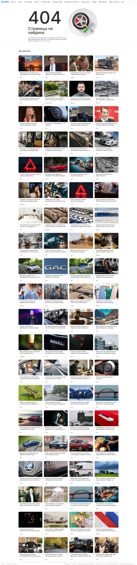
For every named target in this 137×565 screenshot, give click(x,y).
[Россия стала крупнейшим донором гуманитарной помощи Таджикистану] (106, 524)
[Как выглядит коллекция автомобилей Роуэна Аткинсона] (30, 549)
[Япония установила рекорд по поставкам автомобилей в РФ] (81, 422)
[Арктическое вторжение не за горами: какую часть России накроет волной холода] (106, 219)
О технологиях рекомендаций (111, 563)
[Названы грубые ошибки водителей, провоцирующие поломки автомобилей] (81, 346)
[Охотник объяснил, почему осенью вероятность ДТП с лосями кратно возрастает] (56, 549)
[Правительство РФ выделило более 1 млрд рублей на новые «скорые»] (81, 473)
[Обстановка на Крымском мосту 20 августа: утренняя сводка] (106, 397)
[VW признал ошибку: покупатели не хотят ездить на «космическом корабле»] (56, 321)
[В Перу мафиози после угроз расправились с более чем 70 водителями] (30, 245)
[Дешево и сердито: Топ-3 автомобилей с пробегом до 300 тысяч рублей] (30, 270)
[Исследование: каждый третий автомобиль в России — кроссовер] (30, 422)
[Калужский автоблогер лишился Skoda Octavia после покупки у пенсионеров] (30, 473)
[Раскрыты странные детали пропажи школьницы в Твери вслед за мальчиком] (56, 295)
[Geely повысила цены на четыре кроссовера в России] (56, 447)
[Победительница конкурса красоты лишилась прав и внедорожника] (30, 118)
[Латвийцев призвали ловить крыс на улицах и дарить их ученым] (106, 245)
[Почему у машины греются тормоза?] (106, 371)
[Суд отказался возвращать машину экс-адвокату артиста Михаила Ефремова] (56, 67)
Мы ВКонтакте (67, 563)
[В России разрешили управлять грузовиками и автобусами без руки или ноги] (81, 270)
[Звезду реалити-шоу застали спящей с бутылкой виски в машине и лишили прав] (106, 270)
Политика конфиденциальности (127, 563)
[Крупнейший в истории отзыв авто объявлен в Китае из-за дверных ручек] (106, 422)
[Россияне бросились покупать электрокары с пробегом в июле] (81, 447)
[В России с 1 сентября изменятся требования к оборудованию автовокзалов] (30, 143)
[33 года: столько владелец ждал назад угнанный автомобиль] (81, 118)
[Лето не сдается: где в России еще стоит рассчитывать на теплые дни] (106, 473)
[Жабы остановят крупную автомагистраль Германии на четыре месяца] (30, 397)
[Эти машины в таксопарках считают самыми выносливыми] (106, 498)
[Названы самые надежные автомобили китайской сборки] (56, 169)
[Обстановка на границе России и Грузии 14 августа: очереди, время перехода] (106, 321)
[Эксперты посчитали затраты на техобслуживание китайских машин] (81, 371)
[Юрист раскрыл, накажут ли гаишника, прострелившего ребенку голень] (81, 321)
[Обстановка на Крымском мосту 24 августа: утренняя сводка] (81, 498)
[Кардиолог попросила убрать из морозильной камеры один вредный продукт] (30, 194)
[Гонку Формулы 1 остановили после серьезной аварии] (56, 498)
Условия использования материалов (86, 563)
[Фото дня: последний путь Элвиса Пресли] (106, 169)
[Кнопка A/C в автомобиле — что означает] (56, 118)
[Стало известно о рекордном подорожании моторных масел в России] (106, 447)
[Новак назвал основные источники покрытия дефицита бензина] (56, 397)
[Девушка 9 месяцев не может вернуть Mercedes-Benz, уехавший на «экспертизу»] (30, 447)
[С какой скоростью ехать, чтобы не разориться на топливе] (56, 371)
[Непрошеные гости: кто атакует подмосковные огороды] (81, 67)
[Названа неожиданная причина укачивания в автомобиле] (56, 143)
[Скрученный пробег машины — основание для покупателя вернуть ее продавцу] (56, 473)
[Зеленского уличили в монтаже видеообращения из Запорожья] (81, 93)
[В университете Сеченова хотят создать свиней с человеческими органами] (56, 219)
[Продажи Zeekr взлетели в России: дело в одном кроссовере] (81, 245)
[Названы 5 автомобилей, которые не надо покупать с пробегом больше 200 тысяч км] (106, 143)
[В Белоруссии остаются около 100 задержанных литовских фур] (30, 67)
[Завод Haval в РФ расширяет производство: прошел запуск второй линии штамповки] (56, 346)
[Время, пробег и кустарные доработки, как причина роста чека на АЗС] (56, 422)
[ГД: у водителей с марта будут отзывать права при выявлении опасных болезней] (30, 371)
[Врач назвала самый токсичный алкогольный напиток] (30, 346)
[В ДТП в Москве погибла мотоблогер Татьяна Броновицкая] (81, 194)
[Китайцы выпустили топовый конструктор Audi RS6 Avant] (81, 397)
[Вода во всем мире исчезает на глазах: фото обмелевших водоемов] (81, 295)
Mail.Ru (3, 563)
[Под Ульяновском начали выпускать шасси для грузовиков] (56, 245)
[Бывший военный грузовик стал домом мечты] (106, 67)
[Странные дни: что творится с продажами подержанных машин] (81, 219)
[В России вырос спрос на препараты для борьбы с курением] (30, 295)
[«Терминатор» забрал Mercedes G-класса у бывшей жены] (106, 549)
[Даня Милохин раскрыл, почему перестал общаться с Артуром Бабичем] (30, 498)
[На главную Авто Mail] (6, 2)
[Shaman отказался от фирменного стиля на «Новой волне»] (30, 321)
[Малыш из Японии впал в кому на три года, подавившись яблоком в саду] (81, 524)
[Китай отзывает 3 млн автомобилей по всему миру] (106, 93)
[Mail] (2, 2)
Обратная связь (99, 563)
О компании (9, 563)
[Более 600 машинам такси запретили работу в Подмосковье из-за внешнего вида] (81, 169)
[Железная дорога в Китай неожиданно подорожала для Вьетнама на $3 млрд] (81, 143)
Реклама (15, 563)
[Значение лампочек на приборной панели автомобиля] (30, 524)
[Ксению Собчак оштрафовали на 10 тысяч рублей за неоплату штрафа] (106, 118)
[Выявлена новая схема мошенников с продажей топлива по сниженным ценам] (56, 194)
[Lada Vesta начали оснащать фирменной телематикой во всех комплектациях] (81, 549)
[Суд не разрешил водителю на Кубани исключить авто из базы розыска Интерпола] (106, 194)
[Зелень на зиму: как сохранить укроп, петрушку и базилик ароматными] (56, 93)
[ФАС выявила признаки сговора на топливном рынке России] (30, 93)
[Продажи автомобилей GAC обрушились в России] (56, 270)
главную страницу (45, 41)
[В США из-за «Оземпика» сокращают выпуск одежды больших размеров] (106, 295)
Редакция (74, 563)
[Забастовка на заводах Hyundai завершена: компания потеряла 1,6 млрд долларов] (106, 346)
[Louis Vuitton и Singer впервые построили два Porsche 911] (56, 524)
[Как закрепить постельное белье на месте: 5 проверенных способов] (30, 219)
